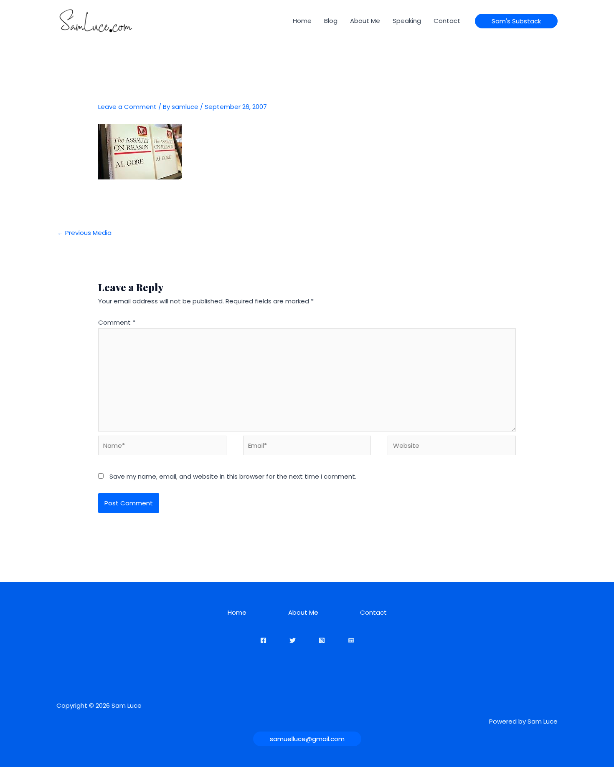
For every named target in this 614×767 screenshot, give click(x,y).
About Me (365, 20)
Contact (447, 20)
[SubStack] (351, 640)
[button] (516, 21)
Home (302, 20)
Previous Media (84, 232)
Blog (330, 20)
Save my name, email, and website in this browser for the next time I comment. (232, 476)
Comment (116, 322)
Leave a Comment (127, 106)
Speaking (407, 20)
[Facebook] (263, 640)
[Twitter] (292, 640)
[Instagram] (321, 640)
